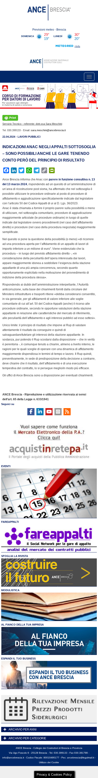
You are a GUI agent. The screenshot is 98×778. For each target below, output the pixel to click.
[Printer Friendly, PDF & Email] (10, 117)
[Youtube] (49, 411)
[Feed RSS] (67, 411)
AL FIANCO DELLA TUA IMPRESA (22, 624)
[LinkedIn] (40, 411)
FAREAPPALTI (10, 521)
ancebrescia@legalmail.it (80, 757)
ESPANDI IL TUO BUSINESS (18, 658)
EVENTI (5, 466)
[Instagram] (58, 411)
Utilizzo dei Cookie (49, 762)
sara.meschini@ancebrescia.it (48, 130)
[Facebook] (30, 411)
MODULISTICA (10, 590)
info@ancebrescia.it (13, 757)
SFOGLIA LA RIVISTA (14, 556)
